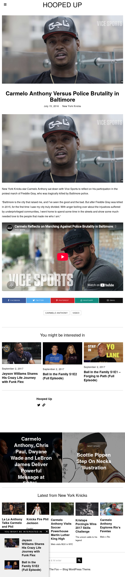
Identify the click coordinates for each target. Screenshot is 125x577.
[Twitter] (38, 405)
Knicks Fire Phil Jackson (38, 521)
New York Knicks (71, 106)
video (76, 312)
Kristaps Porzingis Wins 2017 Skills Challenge (86, 525)
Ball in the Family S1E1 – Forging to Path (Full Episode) (102, 376)
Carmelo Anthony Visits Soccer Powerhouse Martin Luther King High (61, 529)
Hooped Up (44, 399)
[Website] (44, 405)
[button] (79, 560)
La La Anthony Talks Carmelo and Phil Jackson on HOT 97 (12, 526)
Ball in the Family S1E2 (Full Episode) (60, 376)
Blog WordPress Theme (76, 569)
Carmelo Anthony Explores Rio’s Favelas (110, 525)
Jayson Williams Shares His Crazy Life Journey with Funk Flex (20, 377)
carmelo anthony (56, 312)
